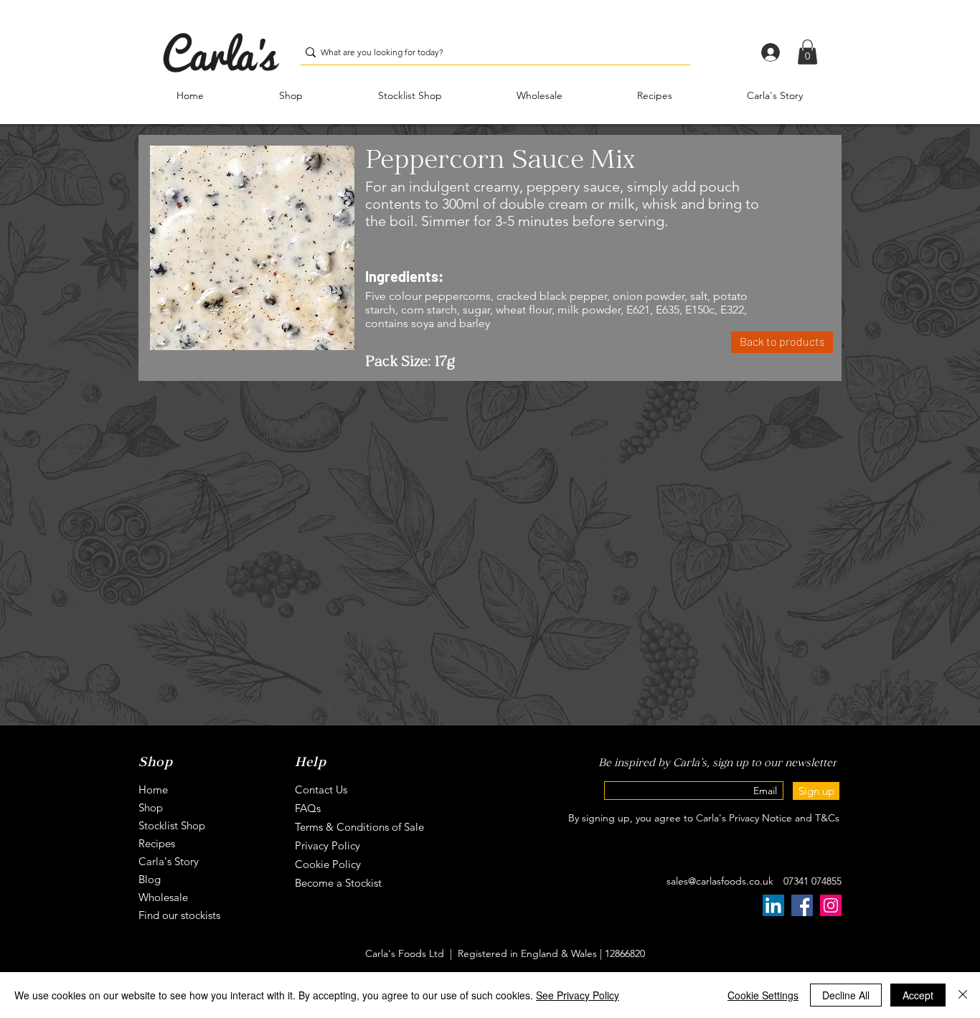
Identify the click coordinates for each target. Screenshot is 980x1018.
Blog (149, 879)
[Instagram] (831, 905)
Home (153, 789)
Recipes (156, 843)
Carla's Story (168, 861)
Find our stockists (179, 915)
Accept (918, 995)
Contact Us (321, 789)
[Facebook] (802, 905)
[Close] (962, 995)
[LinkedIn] (773, 905)
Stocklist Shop (171, 825)
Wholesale (163, 897)
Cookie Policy (328, 864)
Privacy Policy (327, 845)
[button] (807, 52)
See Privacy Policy (577, 995)
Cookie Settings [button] (762, 995)
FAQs (308, 808)
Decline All (846, 995)
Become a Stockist (338, 883)
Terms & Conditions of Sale (359, 827)
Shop (150, 807)
